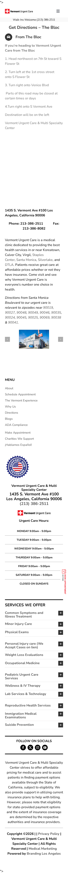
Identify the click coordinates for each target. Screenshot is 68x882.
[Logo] (19, 10)
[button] (7, 339)
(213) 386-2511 (46, 19)
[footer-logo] (17, 456)
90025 (33, 317)
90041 (13, 322)
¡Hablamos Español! (18, 445)
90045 (21, 317)
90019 (48, 307)
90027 (10, 312)
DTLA (9, 265)
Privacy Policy (48, 834)
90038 (56, 317)
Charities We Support (19, 439)
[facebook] (23, 747)
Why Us (10, 407)
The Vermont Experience (21, 400)
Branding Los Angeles (44, 853)
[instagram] (37, 747)
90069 (45, 317)
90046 (45, 312)
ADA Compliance (16, 425)
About (9, 388)
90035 (56, 312)
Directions (11, 413)
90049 (33, 312)
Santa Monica (26, 260)
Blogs (9, 419)
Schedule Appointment (20, 394)
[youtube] (45, 747)
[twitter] (30, 747)
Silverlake (45, 260)
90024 (10, 317)
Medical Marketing (43, 848)
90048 (21, 312)
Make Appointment (18, 433)
